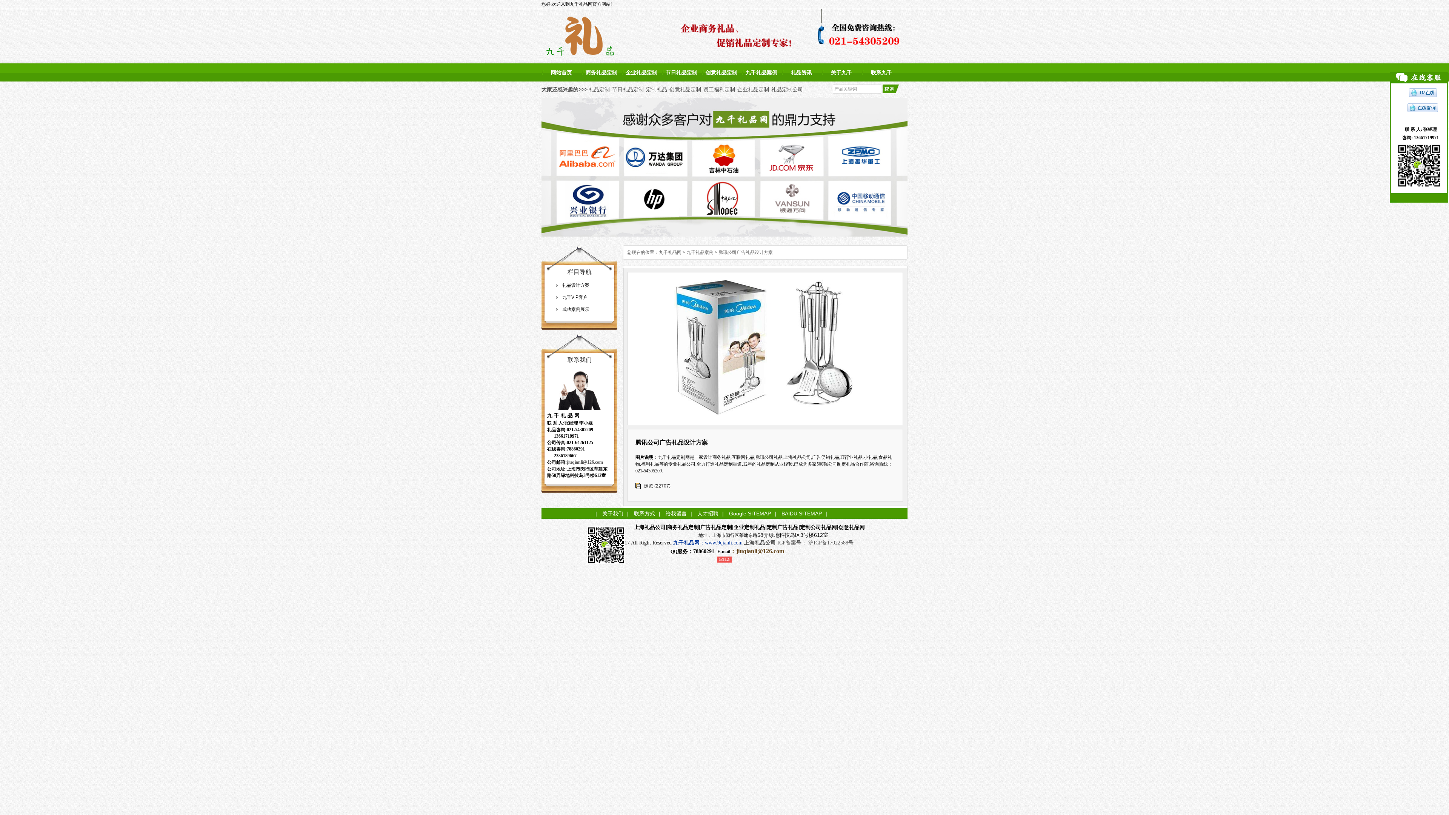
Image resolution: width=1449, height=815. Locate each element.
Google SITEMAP (750, 514)
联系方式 (644, 514)
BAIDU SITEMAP (801, 514)
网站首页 (561, 72)
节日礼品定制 (681, 72)
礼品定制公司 (787, 89)
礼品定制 (599, 89)
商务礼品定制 (601, 72)
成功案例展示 (575, 309)
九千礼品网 (670, 252)
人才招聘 (707, 514)
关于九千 (841, 72)
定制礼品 (656, 89)
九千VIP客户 (575, 297)
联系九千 (881, 72)
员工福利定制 (719, 89)
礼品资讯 (801, 72)
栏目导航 (580, 272)
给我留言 (676, 514)
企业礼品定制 (641, 72)
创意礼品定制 (721, 72)
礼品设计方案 (575, 285)
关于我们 (612, 514)
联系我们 (580, 360)
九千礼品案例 (761, 72)
